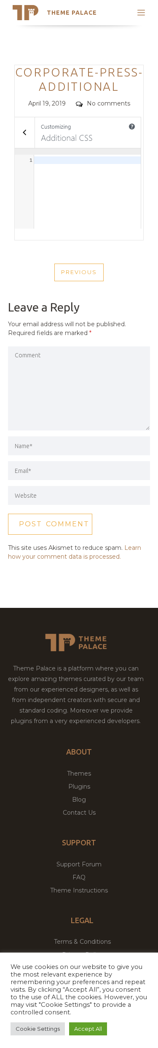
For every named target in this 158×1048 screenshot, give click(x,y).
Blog (79, 799)
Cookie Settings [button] (38, 1028)
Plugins (79, 786)
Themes (79, 773)
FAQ (79, 877)
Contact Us (79, 812)
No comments (108, 103)
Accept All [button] (88, 1028)
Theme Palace (72, 12)
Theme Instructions (79, 890)
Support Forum (79, 864)
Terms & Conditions (82, 941)
